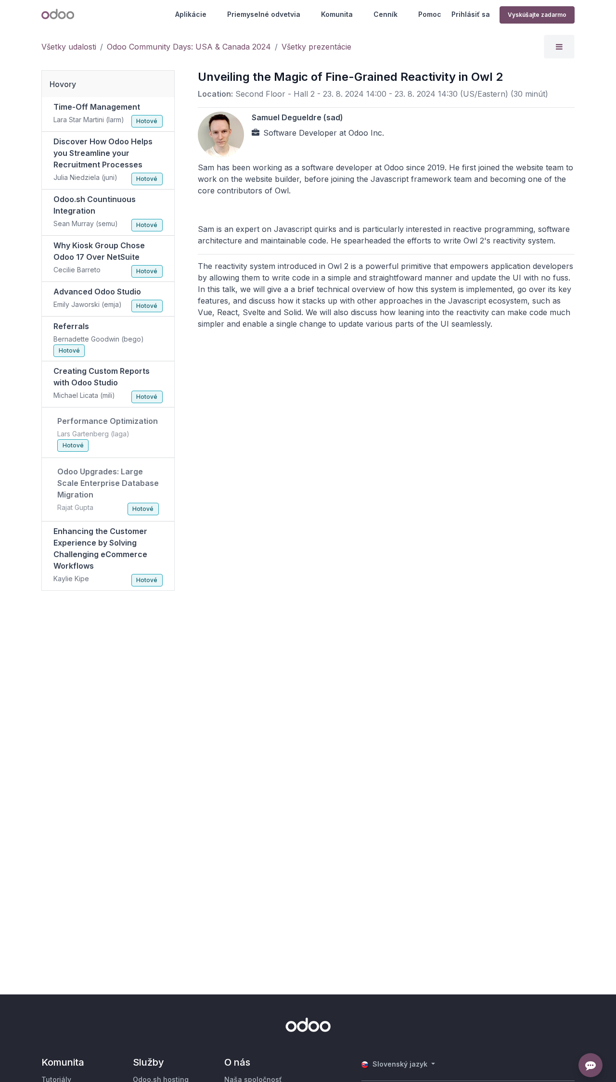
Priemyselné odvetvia (263, 14)
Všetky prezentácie (316, 46)
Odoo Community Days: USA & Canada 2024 (189, 46)
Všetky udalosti (68, 46)
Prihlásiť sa (470, 14)
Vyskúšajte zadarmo (537, 14)
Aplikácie (190, 14)
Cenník (385, 14)
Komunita (337, 14)
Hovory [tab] (63, 84)
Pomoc (429, 14)
